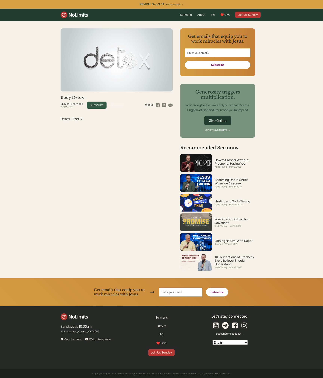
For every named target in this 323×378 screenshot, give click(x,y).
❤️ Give (225, 15)
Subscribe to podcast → (230, 333)
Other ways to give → (217, 129)
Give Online (218, 120)
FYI (213, 15)
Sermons (186, 15)
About (201, 15)
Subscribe (97, 105)
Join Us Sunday (248, 15)
